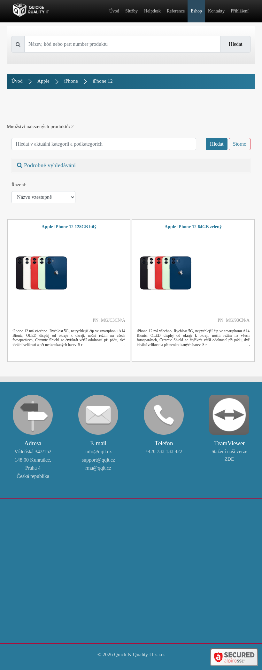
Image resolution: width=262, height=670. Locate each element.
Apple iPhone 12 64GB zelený (193, 226)
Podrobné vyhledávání (49, 165)
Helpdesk (152, 11)
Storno (239, 144)
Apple (43, 81)
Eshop (196, 11)
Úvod (114, 11)
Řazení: (19, 184)
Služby (131, 11)
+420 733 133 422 (163, 451)
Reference (176, 11)
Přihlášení (240, 11)
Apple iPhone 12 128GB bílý (69, 226)
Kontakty (216, 11)
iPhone (71, 81)
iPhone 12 (103, 81)
